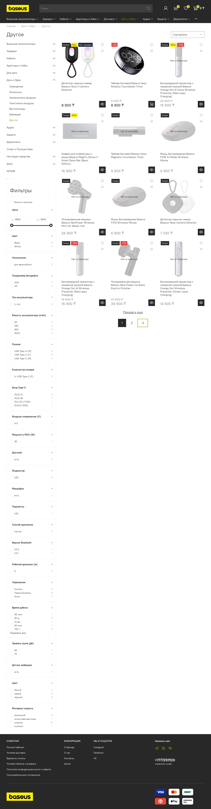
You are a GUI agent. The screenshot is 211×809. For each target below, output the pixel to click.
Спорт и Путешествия (20, 149)
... (8, 178)
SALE (10, 163)
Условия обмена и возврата (21, 763)
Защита (161, 19)
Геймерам (15, 114)
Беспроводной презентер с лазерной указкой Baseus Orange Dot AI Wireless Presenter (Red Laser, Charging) (78, 288)
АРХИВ (11, 171)
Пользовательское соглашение (23, 774)
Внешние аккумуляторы (21, 19)
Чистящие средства (18, 156)
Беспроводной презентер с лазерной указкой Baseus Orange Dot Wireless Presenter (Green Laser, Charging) (176, 288)
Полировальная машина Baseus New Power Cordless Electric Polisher (128, 285)
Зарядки (48, 19)
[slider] (11, 225)
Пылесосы (15, 92)
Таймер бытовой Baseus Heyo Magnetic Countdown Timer (129, 155)
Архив (67, 763)
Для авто (109, 19)
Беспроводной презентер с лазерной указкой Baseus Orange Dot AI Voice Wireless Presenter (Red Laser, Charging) (177, 89)
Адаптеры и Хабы (86, 19)
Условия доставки (16, 752)
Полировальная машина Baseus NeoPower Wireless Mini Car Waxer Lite (77, 222)
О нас (67, 752)
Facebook (99, 752)
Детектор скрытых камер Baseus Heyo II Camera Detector (76, 86)
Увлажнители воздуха (22, 97)
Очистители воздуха (21, 103)
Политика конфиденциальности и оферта (29, 769)
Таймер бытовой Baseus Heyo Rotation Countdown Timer (129, 84)
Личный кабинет (15, 747)
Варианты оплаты (16, 758)
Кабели (64, 19)
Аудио (146, 19)
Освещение (16, 86)
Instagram (99, 747)
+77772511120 (165, 760)
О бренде (69, 747)
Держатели (180, 19)
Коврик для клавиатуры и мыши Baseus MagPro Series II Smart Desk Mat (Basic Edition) (79, 158)
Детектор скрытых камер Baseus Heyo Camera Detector (178, 221)
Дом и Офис (128, 19)
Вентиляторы (17, 108)
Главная (11, 26)
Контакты (69, 758)
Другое (13, 120)
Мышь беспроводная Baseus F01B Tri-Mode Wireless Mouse (177, 157)
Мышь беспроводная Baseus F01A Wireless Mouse (128, 221)
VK (95, 758)
